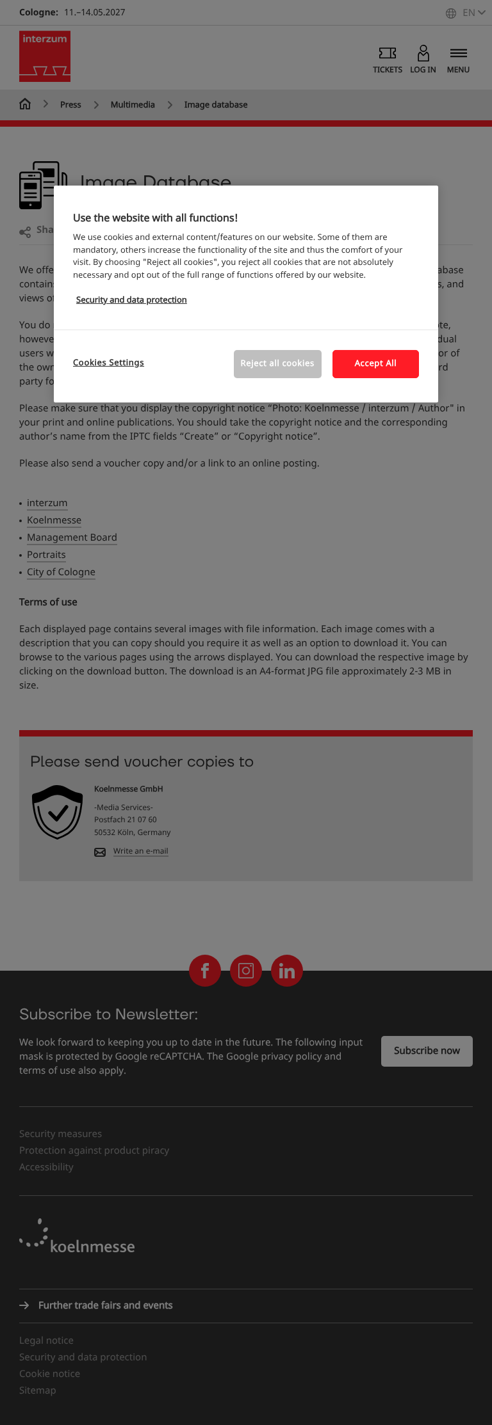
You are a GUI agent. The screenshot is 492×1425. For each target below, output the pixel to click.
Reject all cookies (278, 363)
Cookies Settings (108, 362)
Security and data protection (131, 300)
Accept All (376, 363)
